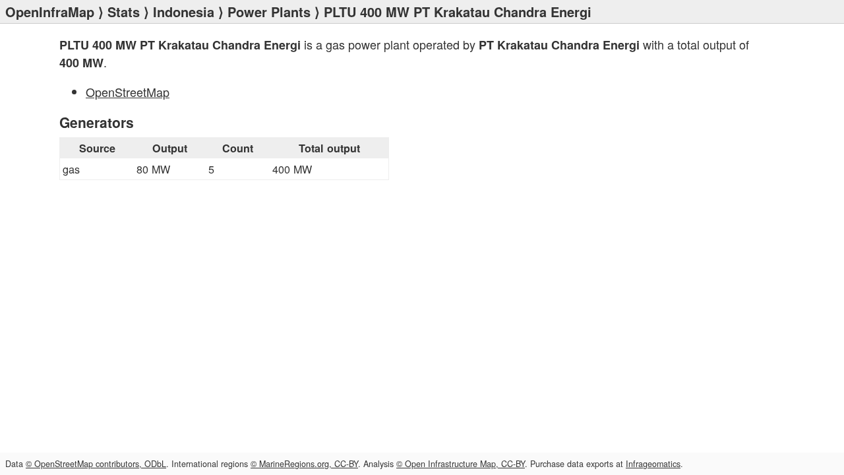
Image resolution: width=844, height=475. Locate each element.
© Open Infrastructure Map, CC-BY (460, 464)
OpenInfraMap (49, 11)
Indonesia (183, 11)
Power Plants (269, 11)
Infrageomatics (653, 464)
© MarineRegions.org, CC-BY (304, 464)
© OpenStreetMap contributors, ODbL (96, 464)
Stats (123, 11)
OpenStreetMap (127, 91)
